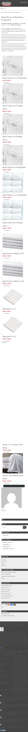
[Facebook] (20, 3)
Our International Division (6, 595)
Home (2, 12)
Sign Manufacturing (5, 597)
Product (3, 563)
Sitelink (2, 578)
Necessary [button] (2, 646)
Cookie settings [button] (3, 626)
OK (24, 527)
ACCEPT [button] (8, 626)
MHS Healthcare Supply (6, 585)
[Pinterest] (26, 3)
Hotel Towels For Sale (8, 548)
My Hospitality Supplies (6, 615)
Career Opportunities (6, 574)
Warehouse (3, 565)
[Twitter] (24, 3)
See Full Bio (3, 510)
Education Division (5, 591)
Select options (7, 82)
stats (2, 606)
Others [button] (1, 723)
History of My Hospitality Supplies (8, 572)
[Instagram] (22, 3)
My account (4, 561)
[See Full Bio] (6, 510)
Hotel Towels (5, 546)
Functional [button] (2, 694)
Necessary (4, 648)
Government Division (6, 593)
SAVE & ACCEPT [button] (3, 729)
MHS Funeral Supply (6, 589)
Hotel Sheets (6, 544)
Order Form (5, 535)
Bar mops (3, 558)
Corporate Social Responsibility (8, 576)
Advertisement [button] (3, 716)
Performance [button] (2, 701)
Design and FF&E (5, 587)
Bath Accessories (7, 542)
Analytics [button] (2, 708)
